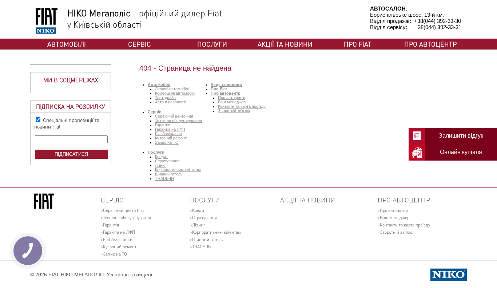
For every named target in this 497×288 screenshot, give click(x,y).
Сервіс (139, 44)
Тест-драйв (165, 97)
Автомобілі (66, 44)
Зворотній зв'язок (234, 111)
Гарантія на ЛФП (170, 129)
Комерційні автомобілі (175, 93)
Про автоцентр (430, 44)
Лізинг (160, 165)
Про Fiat (357, 44)
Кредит (161, 156)
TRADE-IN (164, 178)
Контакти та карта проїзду (242, 106)
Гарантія (162, 125)
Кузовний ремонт (171, 138)
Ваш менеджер (232, 102)
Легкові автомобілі (171, 89)
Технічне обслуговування (178, 120)
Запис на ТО (167, 142)
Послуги (212, 44)
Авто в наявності (170, 102)
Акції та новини (285, 44)
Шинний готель (169, 174)
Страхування (167, 161)
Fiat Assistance (168, 133)
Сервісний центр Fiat (174, 116)
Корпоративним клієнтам (178, 169)
